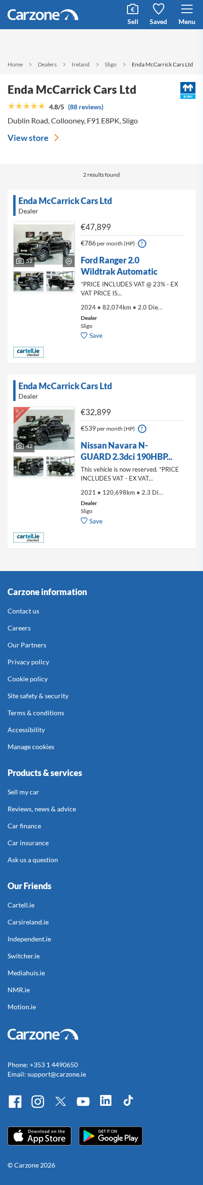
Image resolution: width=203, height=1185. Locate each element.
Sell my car (23, 792)
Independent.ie (29, 939)
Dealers (47, 64)
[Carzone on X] (60, 1107)
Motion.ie (22, 1007)
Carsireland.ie (28, 922)
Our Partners (27, 645)
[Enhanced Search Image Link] (28, 274)
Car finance (24, 826)
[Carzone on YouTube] (83, 1107)
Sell (132, 21)
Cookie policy (28, 679)
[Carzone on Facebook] (15, 1107)
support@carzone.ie (56, 1074)
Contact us (23, 611)
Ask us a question (33, 860)
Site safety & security (38, 696)
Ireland (81, 64)
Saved (158, 21)
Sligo (111, 64)
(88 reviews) (85, 107)
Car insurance (28, 843)
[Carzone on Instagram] (37, 1107)
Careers (19, 628)
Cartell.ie (21, 905)
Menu (186, 21)
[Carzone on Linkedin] (105, 1107)
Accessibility (26, 730)
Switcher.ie (24, 956)
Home (15, 64)
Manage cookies (31, 747)
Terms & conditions (36, 713)
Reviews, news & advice (42, 809)
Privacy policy (28, 662)
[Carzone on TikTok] (128, 1107)
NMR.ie (19, 990)
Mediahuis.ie (26, 973)
